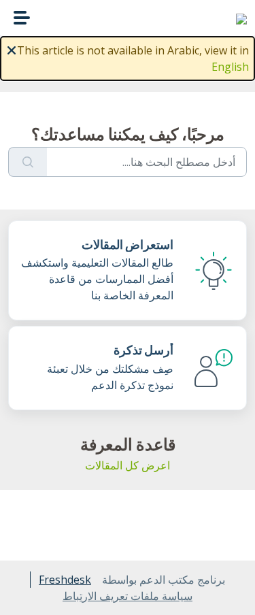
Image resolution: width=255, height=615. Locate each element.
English (230, 66)
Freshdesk (65, 579)
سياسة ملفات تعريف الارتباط (127, 595)
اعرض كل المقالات (127, 465)
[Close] (11, 49)
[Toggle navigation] (21, 17)
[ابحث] (27, 162)
